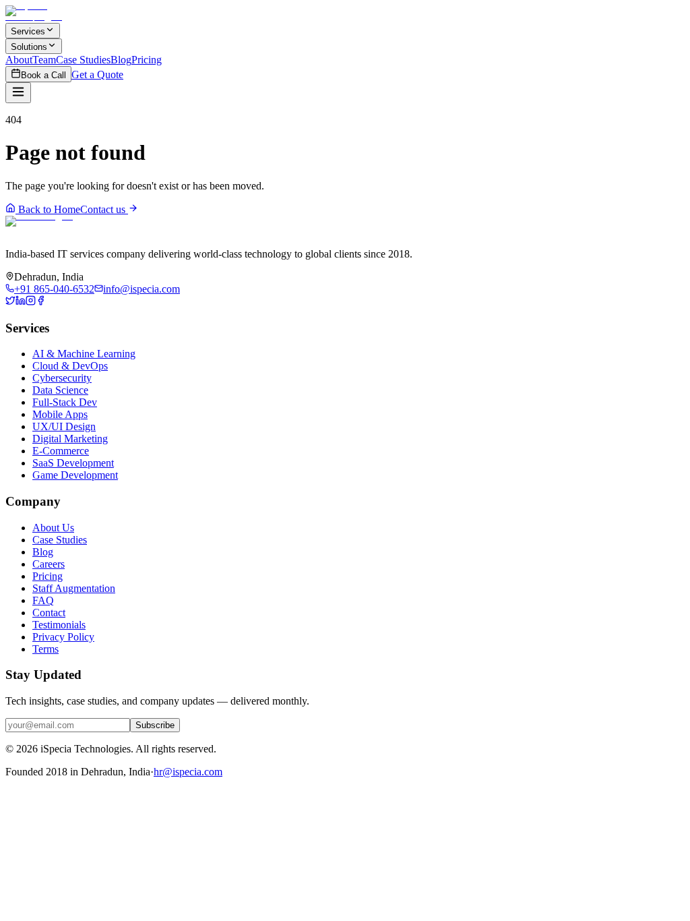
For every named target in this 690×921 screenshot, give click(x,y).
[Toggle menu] (18, 92)
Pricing (146, 59)
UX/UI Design (64, 426)
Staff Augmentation (73, 588)
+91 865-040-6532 (54, 289)
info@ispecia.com (141, 289)
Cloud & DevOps (70, 366)
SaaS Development (73, 463)
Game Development (75, 475)
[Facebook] (41, 301)
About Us (53, 527)
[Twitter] (10, 301)
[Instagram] (31, 301)
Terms (45, 649)
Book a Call (43, 75)
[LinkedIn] (20, 301)
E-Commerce (60, 450)
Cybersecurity (62, 378)
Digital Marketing (70, 438)
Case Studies (83, 59)
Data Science (60, 390)
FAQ (43, 600)
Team (44, 59)
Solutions (29, 47)
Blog (121, 59)
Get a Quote (97, 74)
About (18, 59)
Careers (48, 564)
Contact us (104, 209)
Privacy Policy (63, 637)
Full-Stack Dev (64, 402)
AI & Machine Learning (83, 353)
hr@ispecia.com (188, 771)
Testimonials (59, 624)
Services (28, 31)
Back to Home (47, 209)
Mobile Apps (60, 414)
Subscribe (155, 725)
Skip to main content (62, 17)
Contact (48, 612)
